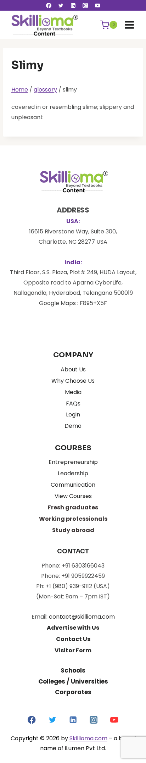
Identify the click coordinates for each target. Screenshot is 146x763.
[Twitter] (61, 5)
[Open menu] (129, 24)
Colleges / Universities (73, 681)
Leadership (73, 473)
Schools (73, 670)
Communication (73, 485)
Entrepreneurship (73, 462)
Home (19, 89)
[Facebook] (48, 5)
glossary (45, 89)
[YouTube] (97, 5)
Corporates (73, 692)
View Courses (73, 496)
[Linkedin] (73, 5)
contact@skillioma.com (82, 617)
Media (73, 392)
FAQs (73, 403)
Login (73, 414)
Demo (73, 426)
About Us (73, 369)
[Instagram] (85, 5)
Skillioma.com (88, 738)
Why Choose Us (73, 381)
